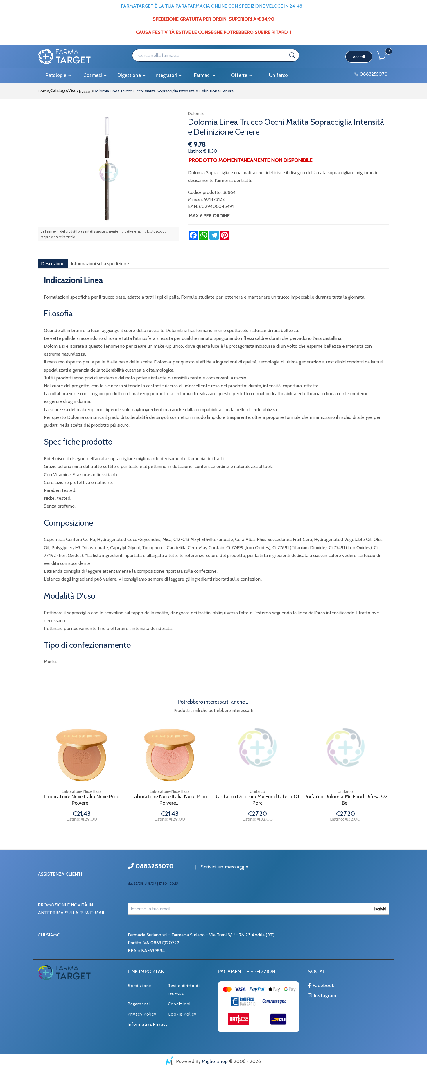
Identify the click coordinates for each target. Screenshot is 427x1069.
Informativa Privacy (148, 1024)
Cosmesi (93, 75)
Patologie (56, 75)
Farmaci (203, 75)
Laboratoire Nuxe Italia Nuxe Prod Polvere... (82, 800)
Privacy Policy (142, 1014)
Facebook (322, 985)
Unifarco (278, 75)
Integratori (166, 75)
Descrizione (52, 263)
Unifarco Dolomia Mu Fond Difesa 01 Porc (257, 800)
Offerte (239, 75)
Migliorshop (215, 1061)
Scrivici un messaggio (225, 867)
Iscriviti (380, 908)
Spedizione (140, 985)
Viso (72, 90)
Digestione (129, 75)
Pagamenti (139, 1003)
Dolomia (196, 113)
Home (43, 91)
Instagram (324, 995)
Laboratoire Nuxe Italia (81, 791)
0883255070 (373, 74)
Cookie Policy (182, 1014)
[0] (381, 58)
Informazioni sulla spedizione (100, 263)
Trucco (84, 91)
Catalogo (59, 90)
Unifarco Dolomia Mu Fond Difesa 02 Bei (345, 800)
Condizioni (179, 1003)
